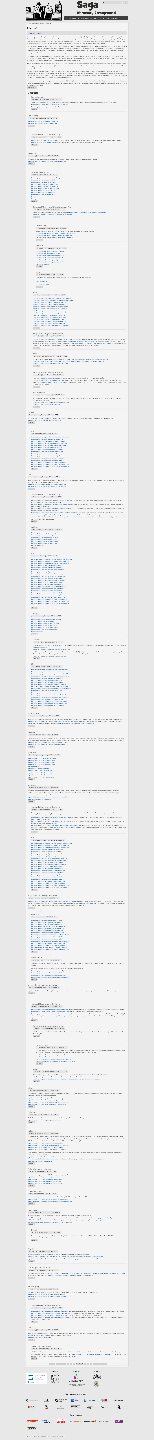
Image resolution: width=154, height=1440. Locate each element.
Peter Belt (31, 1249)
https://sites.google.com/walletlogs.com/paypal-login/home (44, 1120)
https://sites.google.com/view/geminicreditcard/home (43, 121)
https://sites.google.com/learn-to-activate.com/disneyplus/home (51, 325)
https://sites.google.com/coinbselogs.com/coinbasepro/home (81, 903)
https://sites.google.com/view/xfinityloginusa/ (43, 182)
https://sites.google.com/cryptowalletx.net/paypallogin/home (45, 1179)
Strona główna (30, 23)
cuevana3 (39, 272)
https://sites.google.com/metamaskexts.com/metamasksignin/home (47, 161)
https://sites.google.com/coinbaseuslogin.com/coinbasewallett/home (87, 212)
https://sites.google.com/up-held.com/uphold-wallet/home (49, 321)
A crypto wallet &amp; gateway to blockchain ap (45, 134)
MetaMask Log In (41, 226)
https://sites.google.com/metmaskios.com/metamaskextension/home (50, 973)
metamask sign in (33, 713)
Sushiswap (31, 413)
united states (32, 785)
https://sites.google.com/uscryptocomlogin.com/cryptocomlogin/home (74, 1016)
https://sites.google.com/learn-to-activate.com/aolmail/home (47, 705)
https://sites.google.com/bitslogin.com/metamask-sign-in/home (50, 363)
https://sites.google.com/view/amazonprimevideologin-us (47, 178)
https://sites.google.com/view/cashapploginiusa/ (44, 184)
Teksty (93, 18)
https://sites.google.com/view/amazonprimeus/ (41, 777)
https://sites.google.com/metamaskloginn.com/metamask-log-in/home (55, 233)
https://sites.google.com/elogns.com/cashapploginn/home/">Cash (54, 1352)
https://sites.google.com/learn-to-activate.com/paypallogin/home (49, 703)
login (32, 431)
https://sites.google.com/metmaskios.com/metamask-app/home (48, 975)
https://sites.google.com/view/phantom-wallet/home (68, 515)
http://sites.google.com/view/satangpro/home (43, 142)
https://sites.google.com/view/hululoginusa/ (43, 192)
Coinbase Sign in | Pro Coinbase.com (39, 1268)
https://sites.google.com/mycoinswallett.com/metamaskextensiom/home (51, 688)
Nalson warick (32, 1210)
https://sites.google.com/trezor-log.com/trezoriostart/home (49, 302)
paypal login (39, 246)
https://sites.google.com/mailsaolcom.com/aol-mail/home (85, 1259)
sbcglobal (34, 1230)
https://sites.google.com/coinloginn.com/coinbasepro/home (50, 361)
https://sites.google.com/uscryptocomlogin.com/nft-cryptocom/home (47, 1104)
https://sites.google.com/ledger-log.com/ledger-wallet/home (50, 309)
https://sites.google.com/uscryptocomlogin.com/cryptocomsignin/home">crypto (76, 1220)
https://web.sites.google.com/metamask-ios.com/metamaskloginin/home (48, 797)
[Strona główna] (44, 20)
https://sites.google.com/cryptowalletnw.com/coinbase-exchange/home (53, 300)
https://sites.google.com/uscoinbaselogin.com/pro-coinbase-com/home (51, 513)
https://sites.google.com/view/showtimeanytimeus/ (42, 773)
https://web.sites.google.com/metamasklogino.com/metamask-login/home (51, 559)
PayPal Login (32, 1112)
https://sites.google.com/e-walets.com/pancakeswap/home (47, 460)
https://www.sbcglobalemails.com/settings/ (67, 517)
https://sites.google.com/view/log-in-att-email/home (42, 1157)
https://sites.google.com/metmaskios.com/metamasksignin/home (46, 721)
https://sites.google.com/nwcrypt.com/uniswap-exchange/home (51, 313)
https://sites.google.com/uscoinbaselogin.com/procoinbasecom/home (50, 508)
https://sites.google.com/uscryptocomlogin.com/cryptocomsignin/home (48, 1259)
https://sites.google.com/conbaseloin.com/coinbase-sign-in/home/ (49, 105)
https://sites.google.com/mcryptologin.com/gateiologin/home (48, 699)
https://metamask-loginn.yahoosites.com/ (39, 799)
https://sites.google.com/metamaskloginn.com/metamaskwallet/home (50, 500)
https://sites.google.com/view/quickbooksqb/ (43, 180)
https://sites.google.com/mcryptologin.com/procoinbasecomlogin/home (51, 464)
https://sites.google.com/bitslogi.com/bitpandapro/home (48, 380)
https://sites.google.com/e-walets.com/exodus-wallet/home (47, 588)
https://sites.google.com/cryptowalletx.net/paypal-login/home (45, 1177)
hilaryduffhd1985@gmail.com (40, 172)
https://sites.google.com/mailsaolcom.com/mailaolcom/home (84, 1077)
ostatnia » (103, 1363)
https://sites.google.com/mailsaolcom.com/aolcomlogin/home (50, 1079)
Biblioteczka (103, 18)
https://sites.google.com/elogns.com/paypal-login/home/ (46, 107)
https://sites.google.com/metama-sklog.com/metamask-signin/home (52, 298)
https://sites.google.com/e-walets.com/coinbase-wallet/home (48, 458)
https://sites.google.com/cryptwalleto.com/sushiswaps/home (45, 420)
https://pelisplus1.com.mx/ (43, 284)
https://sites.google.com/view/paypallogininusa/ (49, 262)
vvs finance (36, 640)
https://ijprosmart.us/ (36, 197)
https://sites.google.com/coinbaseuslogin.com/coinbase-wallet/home (52, 214)
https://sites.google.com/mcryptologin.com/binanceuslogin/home (49, 462)
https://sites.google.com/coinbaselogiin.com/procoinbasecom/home (47, 1296)
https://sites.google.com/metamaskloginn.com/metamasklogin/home (50, 504)
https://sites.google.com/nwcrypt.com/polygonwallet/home (49, 317)
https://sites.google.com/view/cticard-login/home (46, 404)
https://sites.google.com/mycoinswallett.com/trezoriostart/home (48, 580)
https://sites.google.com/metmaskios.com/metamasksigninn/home (46, 901)
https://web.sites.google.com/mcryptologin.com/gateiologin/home (49, 947)
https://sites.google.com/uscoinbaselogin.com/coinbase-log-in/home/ (50, 971)
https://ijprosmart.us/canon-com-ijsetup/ (39, 768)
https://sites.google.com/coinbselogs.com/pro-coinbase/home (76, 723)
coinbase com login (37, 957)
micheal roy (31, 732)
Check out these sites (37, 97)
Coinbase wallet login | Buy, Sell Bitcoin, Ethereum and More (52, 207)
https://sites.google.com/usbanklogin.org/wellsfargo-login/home (54, 235)
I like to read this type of (35, 1191)
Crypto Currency (33, 116)
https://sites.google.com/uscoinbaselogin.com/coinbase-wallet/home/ (50, 977)
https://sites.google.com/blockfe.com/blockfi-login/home (48, 319)
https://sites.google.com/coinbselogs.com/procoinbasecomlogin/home (47, 742)
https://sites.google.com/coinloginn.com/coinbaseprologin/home (85, 361)
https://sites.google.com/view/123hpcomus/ (43, 195)
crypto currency (35, 914)
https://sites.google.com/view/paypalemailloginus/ (45, 188)
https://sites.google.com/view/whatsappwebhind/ (44, 186)
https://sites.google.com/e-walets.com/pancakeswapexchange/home (50, 697)
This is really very (33, 1286)
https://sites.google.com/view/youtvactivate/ (40, 775)
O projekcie (83, 18)
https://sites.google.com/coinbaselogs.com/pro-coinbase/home (85, 1257)
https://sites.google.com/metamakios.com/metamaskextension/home (47, 1257)
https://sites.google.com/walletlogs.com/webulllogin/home (85, 1079)
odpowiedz (34, 109)
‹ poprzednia (60, 1363)
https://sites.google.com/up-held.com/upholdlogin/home (49, 323)
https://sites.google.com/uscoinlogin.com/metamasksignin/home (51, 402)
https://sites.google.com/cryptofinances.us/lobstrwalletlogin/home (51, 650)
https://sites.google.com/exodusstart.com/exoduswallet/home (48, 454)
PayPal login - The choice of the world (39, 1169)
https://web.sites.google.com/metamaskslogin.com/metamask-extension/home (50, 1201)
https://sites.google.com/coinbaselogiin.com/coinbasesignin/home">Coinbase (103, 1273)
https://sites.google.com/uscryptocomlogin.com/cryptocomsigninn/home (48, 1102)
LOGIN (35, 292)
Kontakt (114, 18)
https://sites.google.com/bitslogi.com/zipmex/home (47, 378)
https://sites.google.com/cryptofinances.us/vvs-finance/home (50, 656)
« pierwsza (52, 1363)
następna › (96, 1363)
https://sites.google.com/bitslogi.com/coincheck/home (53, 382)
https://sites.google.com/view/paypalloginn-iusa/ (49, 260)
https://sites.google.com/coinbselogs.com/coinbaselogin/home (45, 1147)
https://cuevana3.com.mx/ (43, 281)
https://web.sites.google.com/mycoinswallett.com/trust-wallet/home (49, 686)
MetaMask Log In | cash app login (41, 1346)
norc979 (35, 354)
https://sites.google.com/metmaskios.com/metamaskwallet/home (46, 1143)
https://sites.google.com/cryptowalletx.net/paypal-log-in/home (45, 1181)
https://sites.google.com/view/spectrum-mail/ (43, 190)
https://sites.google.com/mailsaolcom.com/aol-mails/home (49, 1077)
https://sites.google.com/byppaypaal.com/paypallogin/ (51, 251)
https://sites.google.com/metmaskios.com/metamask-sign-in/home (46, 744)
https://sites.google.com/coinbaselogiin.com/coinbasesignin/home (46, 1294)
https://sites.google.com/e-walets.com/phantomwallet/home (47, 693)
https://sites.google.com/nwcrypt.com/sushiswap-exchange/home (51, 311)
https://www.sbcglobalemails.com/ (37, 991)
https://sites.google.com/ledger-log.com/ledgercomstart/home (50, 306)
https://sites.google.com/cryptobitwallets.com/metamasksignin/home (47, 486)
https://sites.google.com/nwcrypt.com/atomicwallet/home (49, 315)
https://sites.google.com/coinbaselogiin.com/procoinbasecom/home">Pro (61, 1275)
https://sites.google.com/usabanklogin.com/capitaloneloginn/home (54, 237)
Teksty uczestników (39, 23)
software (30, 474)
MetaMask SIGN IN (39, 392)
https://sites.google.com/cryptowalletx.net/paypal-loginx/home (45, 1183)
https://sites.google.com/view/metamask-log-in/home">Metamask (90, 1354)
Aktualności (70, 18)
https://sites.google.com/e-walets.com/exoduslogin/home (47, 456)
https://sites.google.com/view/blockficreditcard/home (42, 123)
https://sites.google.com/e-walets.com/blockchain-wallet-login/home (50, 695)
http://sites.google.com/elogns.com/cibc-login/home (45, 140)
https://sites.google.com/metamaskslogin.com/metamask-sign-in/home (48, 1199)
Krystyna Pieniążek (35, 33)
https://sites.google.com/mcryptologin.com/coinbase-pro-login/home (50, 466)
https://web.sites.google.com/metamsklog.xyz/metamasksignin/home (50, 669)
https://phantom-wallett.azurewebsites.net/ (40, 1161)
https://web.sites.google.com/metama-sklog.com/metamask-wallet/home (51, 674)
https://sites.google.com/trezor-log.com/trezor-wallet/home (49, 304)
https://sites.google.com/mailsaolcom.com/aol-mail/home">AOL (49, 1222)
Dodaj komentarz (32, 87)
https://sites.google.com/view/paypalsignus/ (48, 253)
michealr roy (32, 153)
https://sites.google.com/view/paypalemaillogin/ (49, 258)
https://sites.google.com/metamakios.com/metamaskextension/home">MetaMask (54, 1218)
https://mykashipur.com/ (37, 199)
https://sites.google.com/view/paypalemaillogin (41, 762)
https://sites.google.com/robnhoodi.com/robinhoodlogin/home (48, 597)
